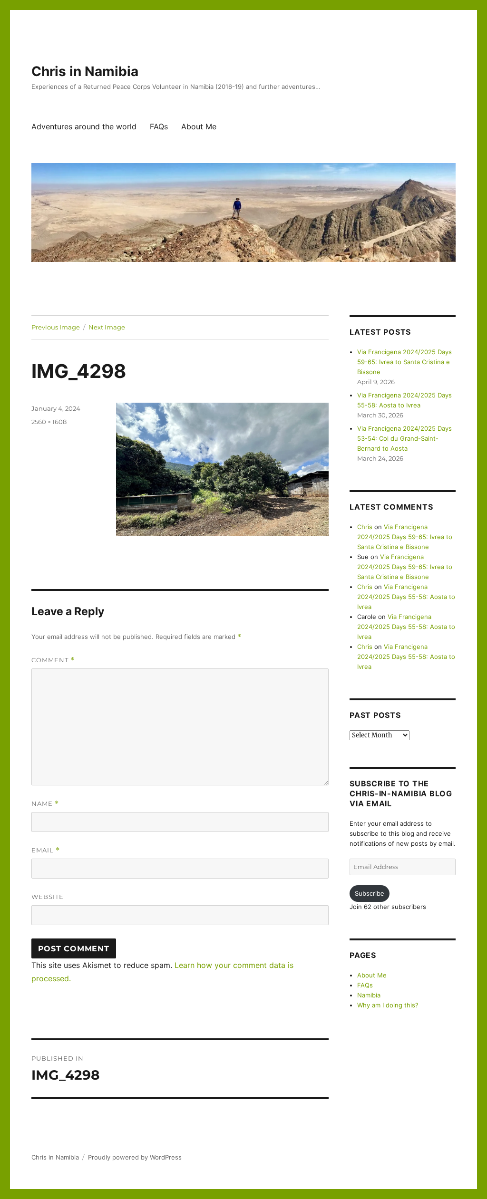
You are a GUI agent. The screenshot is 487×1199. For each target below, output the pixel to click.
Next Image (106, 327)
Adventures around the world (83, 126)
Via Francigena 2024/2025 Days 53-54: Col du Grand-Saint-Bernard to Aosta (404, 438)
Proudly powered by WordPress (135, 1157)
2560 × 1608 (49, 421)
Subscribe (369, 893)
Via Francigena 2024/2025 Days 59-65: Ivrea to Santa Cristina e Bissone (404, 362)
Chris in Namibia (84, 71)
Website (47, 896)
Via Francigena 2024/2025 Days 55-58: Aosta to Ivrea (406, 596)
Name (45, 804)
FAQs (159, 126)
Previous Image (55, 327)
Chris (364, 527)
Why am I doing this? (388, 1005)
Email (45, 850)
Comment (53, 660)
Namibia (368, 995)
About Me (198, 126)
